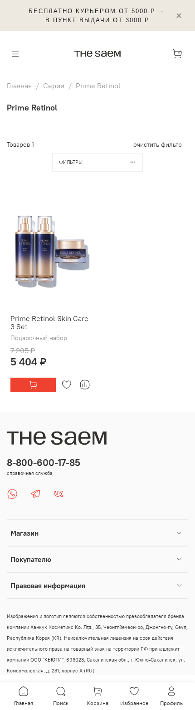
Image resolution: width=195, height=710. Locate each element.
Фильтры (71, 162)
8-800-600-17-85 (43, 462)
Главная (19, 85)
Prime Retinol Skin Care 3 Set (49, 322)
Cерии (53, 85)
